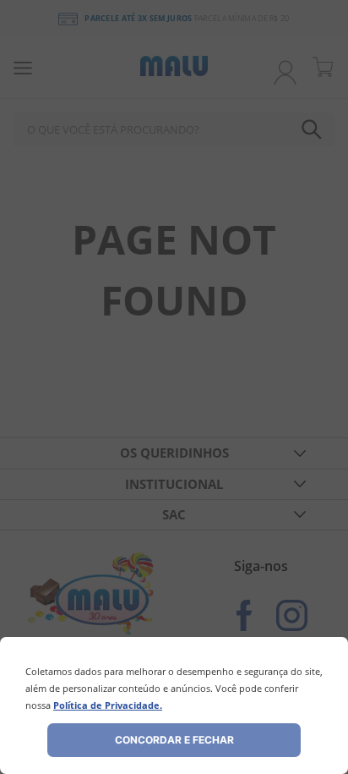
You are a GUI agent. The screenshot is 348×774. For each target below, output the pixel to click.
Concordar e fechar (174, 739)
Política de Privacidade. (107, 705)
